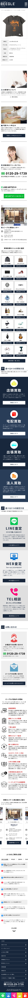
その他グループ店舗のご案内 (8, 978)
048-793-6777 (8, 236)
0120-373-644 (8, 235)
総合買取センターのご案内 (7, 974)
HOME (3, 941)
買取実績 (3, 966)
